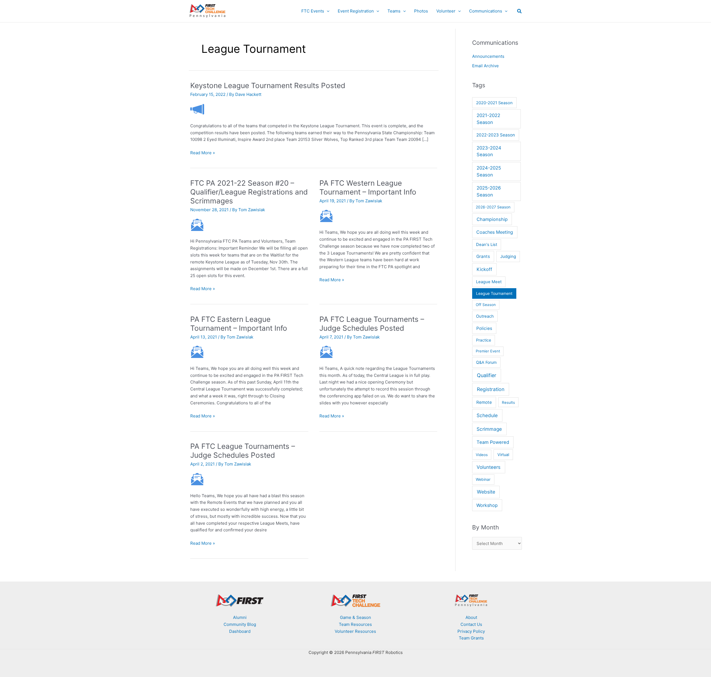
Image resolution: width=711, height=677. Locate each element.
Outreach (485, 316)
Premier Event (488, 351)
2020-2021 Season (494, 102)
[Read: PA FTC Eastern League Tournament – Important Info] (197, 351)
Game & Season (355, 617)
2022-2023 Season (495, 135)
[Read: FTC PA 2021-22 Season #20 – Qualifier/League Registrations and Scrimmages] (197, 224)
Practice (483, 340)
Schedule (487, 415)
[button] (326, 11)
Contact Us (471, 624)
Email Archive (485, 65)
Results (508, 402)
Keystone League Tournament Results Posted (267, 85)
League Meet (489, 281)
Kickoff (484, 269)
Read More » (202, 153)
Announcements (488, 56)
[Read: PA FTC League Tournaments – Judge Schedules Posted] (326, 351)
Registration (490, 389)
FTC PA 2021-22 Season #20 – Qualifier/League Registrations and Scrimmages (249, 192)
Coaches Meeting (494, 232)
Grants (483, 256)
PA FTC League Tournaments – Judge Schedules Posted (371, 323)
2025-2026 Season (489, 191)
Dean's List (486, 244)
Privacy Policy (471, 631)
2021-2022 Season (488, 119)
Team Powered (493, 442)
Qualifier (486, 375)
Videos (482, 454)
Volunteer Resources (355, 631)
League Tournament (494, 293)
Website (486, 492)
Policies (484, 328)
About (471, 617)
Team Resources (355, 624)
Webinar (483, 479)
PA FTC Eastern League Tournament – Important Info (238, 323)
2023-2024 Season (489, 151)
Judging (508, 256)
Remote (484, 402)
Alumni (240, 617)
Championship (492, 219)
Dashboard (240, 631)
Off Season (486, 304)
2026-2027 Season (493, 207)
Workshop (487, 505)
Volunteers (488, 467)
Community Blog (240, 624)
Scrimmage (489, 429)
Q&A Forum (486, 362)
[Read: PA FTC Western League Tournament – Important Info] (326, 215)
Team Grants (471, 638)
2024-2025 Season (489, 171)
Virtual (503, 454)
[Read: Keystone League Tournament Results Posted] (197, 109)
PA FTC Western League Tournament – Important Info (367, 187)
